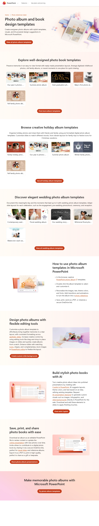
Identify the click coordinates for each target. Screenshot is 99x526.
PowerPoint (11, 3)
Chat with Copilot (61, 411)
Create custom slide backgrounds (24, 356)
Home (7, 15)
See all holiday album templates (49, 181)
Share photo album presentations (25, 462)
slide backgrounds (59, 400)
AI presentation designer (61, 395)
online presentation (16, 443)
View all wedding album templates (49, 248)
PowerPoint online (18, 349)
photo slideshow (81, 295)
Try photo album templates (49, 491)
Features (24, 3)
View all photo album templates (19, 42)
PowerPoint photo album (66, 279)
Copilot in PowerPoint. (60, 387)
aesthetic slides (15, 337)
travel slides (22, 450)
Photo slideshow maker (19, 15)
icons (11, 347)
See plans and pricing (38, 3)
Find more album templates (49, 111)
